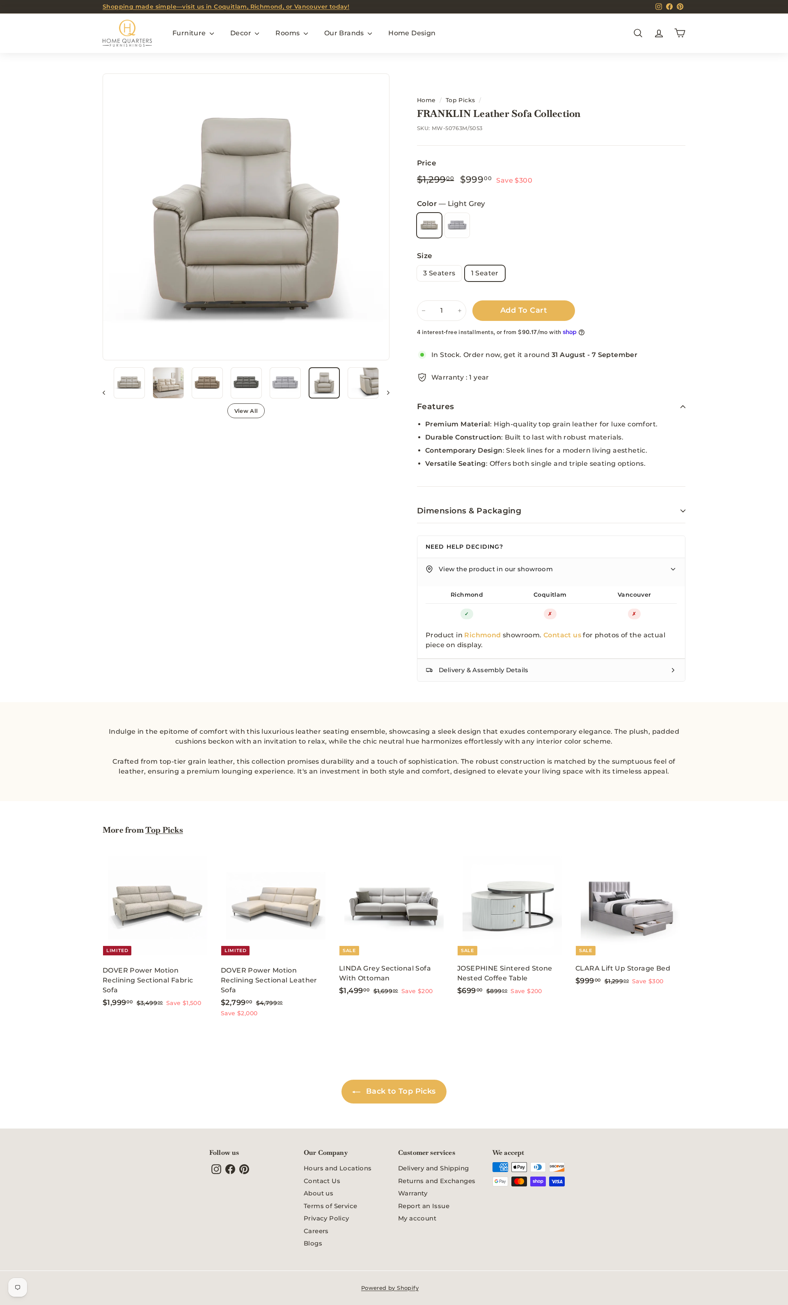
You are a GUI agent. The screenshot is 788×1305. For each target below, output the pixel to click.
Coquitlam (550, 594)
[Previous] (108, 392)
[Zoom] (246, 217)
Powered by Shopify (390, 1287)
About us (318, 1193)
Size (425, 256)
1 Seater (485, 273)
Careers (316, 1231)
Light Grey (429, 225)
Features (435, 406)
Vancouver (634, 594)
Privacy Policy (326, 1218)
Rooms (288, 33)
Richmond (467, 594)
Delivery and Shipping (433, 1168)
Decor (241, 33)
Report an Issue (423, 1206)
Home (426, 100)
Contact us (562, 635)
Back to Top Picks (399, 1091)
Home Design (411, 33)
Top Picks (460, 100)
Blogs (313, 1243)
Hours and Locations (338, 1168)
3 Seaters (439, 273)
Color (451, 203)
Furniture (190, 33)
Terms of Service (330, 1206)
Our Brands (345, 33)
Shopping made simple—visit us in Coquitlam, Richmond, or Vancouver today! (226, 6)
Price (426, 163)
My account (417, 1218)
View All (246, 411)
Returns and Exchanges (436, 1181)
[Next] (384, 392)
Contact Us (322, 1181)
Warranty (412, 1193)
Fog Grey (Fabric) (457, 225)
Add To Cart (523, 310)
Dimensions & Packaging (469, 510)
